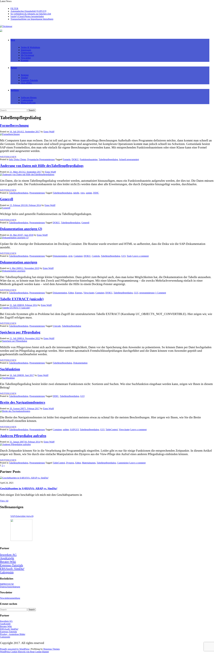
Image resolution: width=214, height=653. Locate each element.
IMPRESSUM (7, 584)
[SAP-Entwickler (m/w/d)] (21, 530)
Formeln (66, 159)
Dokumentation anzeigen (18, 262)
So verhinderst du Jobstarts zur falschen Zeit (30, 14)
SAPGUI (74, 429)
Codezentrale (27, 100)
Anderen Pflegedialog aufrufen (23, 436)
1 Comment (160, 293)
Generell (6, 199)
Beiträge (25, 75)
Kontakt (24, 60)
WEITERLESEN (8, 157)
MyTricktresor (27, 55)
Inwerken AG (8, 554)
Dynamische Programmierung (41, 159)
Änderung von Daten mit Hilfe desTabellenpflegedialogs (41, 166)
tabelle (76, 193)
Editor (71, 293)
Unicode (57, 326)
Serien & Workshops (30, 47)
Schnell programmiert (129, 159)
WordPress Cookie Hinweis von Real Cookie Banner (24, 651)
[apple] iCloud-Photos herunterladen (27, 16)
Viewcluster (88, 293)
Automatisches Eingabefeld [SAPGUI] (28, 11)
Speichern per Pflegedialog (20, 332)
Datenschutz (26, 52)
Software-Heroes (29, 97)
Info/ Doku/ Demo (17, 159)
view (82, 193)
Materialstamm (88, 463)
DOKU (75, 159)
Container (78, 256)
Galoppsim (7, 572)
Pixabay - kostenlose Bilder (12, 634)
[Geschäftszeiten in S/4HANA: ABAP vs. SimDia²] (24, 478)
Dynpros (70, 463)
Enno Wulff (49, 131)
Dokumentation (60, 256)
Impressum (26, 50)
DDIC (96, 193)
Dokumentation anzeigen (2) (21, 229)
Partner (13, 67)
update (89, 193)
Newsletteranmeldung (10, 598)
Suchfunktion (10, 369)
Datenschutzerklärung (10, 586)
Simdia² (24, 77)
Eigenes (78, 293)
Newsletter (26, 58)
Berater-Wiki (8, 561)
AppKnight (7, 558)
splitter (66, 429)
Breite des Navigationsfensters (22, 402)
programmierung (147, 293)
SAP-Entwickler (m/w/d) (21, 516)
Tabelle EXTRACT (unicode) (22, 299)
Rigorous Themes (51, 649)
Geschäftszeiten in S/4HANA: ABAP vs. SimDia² (28, 488)
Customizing (123, 463)
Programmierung (37, 193)
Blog (12, 40)
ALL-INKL (26, 83)
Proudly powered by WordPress (14, 649)
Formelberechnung (14, 125)
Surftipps (14, 90)
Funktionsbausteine (89, 159)
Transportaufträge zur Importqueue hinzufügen (31, 19)
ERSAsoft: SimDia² (12, 568)
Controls (96, 256)
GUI (123, 256)
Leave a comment (140, 256)
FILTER (14, 8)
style (70, 256)
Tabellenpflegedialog (108, 159)
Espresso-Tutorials (29, 80)
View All (4, 501)
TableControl (112, 429)
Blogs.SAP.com (28, 102)
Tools (129, 256)
